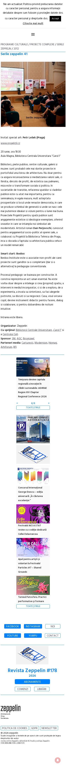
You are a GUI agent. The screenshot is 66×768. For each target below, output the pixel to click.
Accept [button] (55, 19)
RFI (15, 347)
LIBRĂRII (41, 689)
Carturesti (27, 343)
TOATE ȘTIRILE (33, 407)
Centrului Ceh (10, 334)
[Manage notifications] (58, 760)
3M (13, 339)
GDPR (34, 728)
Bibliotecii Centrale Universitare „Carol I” (38, 330)
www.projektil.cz (10, 143)
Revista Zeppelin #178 (32, 671)
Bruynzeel (29, 339)
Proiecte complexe (42, 44)
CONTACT (53, 636)
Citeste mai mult (33, 23)
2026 (32, 675)
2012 (16, 49)
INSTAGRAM (33, 626)
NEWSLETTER (49, 728)
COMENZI (22, 689)
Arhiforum (6, 347)
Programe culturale (14, 44)
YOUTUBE (12, 636)
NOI (53, 626)
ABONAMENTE (32, 682)
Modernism (40, 343)
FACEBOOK (12, 626)
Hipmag (53, 343)
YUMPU (33, 636)
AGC (19, 339)
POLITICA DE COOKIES (14, 728)
